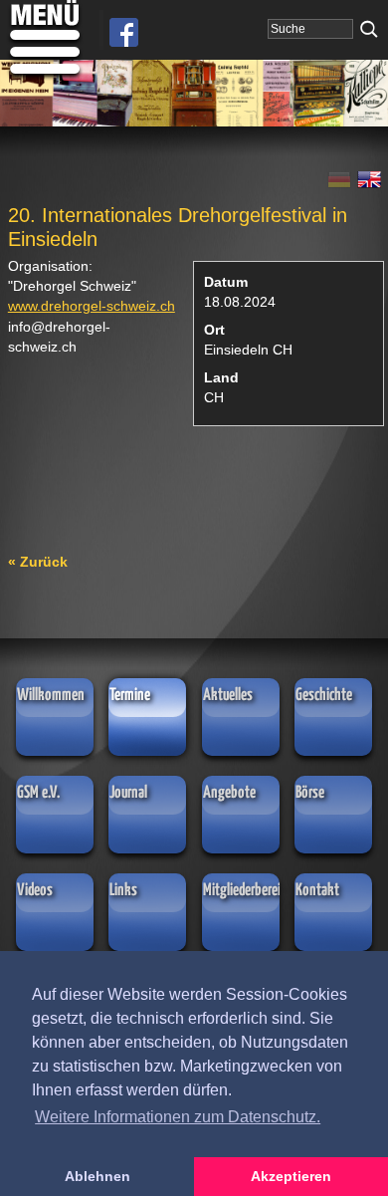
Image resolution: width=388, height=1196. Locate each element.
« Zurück (38, 562)
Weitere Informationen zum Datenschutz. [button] (177, 1116)
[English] (370, 183)
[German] (342, 183)
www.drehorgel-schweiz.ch (91, 306)
